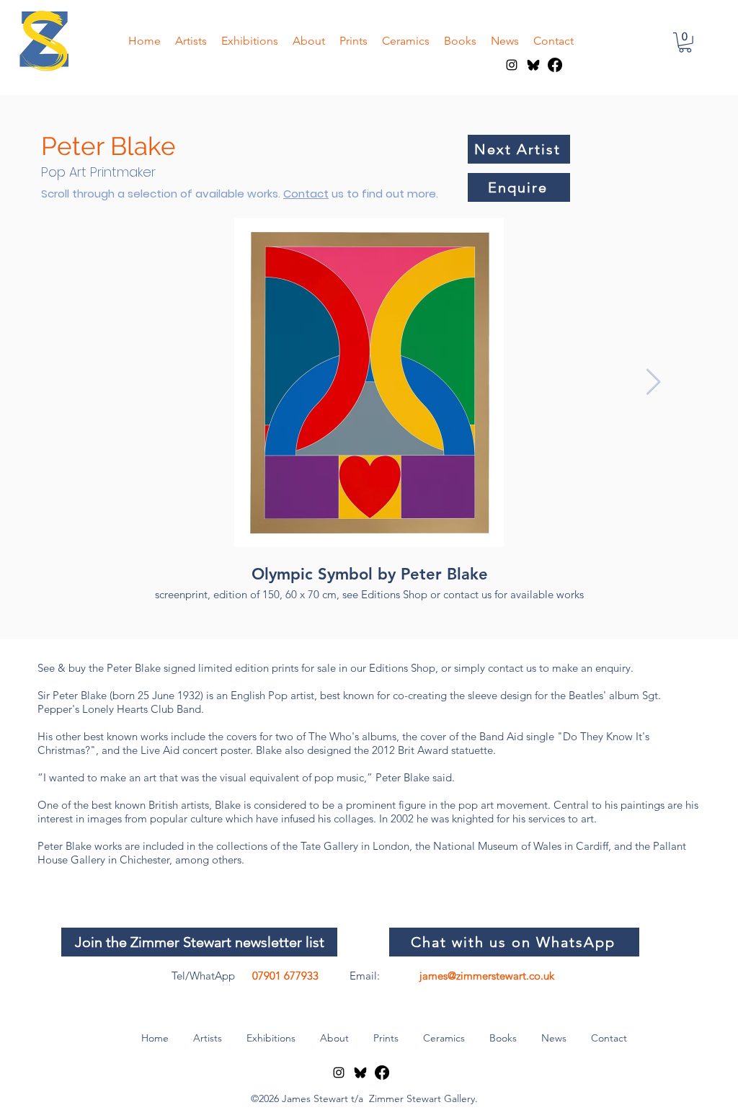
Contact (306, 193)
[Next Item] (653, 382)
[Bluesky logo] (533, 65)
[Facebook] (555, 65)
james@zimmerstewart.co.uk (486, 975)
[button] (685, 42)
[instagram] (511, 65)
